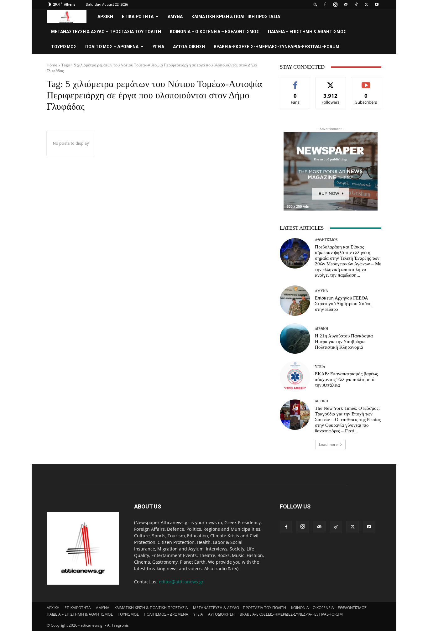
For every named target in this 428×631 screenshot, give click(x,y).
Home (52, 65)
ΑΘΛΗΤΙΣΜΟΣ (326, 240)
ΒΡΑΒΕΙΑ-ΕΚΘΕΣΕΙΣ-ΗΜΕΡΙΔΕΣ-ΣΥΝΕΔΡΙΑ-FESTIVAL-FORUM (276, 46)
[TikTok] (356, 4)
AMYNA (175, 16)
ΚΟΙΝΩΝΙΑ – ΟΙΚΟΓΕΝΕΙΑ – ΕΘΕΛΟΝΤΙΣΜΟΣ (214, 31)
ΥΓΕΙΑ (158, 46)
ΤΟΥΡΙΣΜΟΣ (63, 46)
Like (295, 82)
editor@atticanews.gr (181, 582)
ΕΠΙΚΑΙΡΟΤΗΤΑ (138, 16)
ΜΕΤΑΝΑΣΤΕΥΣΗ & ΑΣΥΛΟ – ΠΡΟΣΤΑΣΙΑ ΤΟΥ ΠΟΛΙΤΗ (106, 31)
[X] (366, 4)
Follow (330, 82)
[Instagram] (335, 4)
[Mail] (345, 4)
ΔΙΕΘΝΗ (321, 329)
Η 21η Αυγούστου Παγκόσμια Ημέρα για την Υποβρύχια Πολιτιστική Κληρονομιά (344, 341)
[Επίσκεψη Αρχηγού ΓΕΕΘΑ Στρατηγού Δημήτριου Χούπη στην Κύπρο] (295, 300)
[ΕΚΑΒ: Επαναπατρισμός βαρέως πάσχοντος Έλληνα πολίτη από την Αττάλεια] (295, 376)
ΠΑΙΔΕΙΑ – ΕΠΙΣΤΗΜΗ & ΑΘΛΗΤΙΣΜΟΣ (307, 31)
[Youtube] (376, 4)
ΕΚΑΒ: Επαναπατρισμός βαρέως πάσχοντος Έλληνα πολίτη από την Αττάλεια (346, 379)
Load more (328, 444)
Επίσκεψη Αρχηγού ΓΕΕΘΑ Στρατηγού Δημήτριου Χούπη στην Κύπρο (343, 303)
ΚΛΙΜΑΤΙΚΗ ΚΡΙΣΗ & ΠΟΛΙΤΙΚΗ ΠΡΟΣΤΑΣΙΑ (235, 16)
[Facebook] (325, 4)
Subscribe (366, 82)
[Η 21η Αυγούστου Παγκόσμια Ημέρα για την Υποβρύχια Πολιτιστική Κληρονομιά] (295, 338)
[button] (315, 4)
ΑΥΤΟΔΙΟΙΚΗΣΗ (189, 46)
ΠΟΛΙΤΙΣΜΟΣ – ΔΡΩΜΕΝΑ (111, 46)
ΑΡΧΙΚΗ (105, 16)
